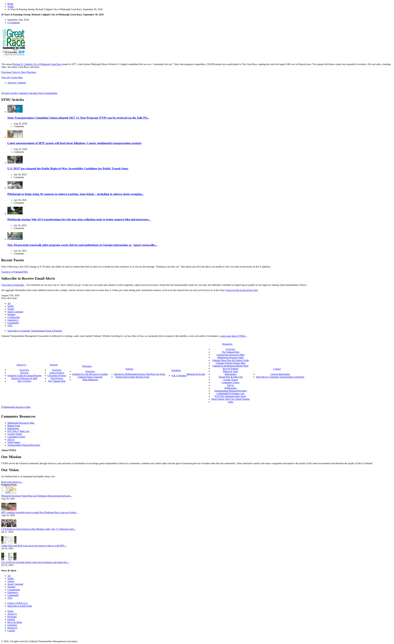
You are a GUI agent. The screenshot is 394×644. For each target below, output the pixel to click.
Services (24, 372)
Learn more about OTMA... (233, 336)
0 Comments (13, 22)
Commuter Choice (230, 382)
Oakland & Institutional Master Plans (230, 366)
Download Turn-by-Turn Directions (18, 72)
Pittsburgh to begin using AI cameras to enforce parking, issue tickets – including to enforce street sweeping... (75, 194)
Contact (11, 630)
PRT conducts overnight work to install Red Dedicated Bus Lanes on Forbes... (39, 512)
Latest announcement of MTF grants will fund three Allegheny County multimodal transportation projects (74, 143)
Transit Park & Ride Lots (230, 377)
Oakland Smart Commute (90, 377)
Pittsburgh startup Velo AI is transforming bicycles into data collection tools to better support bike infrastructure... (79, 219)
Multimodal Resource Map (230, 357)
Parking (11, 619)
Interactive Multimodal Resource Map (132, 374)
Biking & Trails (230, 371)
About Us (12, 614)
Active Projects (56, 372)
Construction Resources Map (230, 354)
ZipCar (230, 385)
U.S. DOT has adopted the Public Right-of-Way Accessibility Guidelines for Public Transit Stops (67, 168)
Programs (12, 616)
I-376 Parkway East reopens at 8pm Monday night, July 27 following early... (38, 529)
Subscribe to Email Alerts (19, 606)
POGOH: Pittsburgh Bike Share (230, 396)
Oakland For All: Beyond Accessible (90, 374)
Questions (12, 625)
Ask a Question (179, 375)
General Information (280, 374)
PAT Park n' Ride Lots (18, 431)
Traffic (10, 6)
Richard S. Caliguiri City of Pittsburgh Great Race (37, 64)
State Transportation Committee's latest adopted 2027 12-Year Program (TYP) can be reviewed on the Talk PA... (78, 117)
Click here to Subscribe (12, 285)
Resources (12, 627)
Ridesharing (230, 374)
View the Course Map (12, 77)
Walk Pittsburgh (90, 379)
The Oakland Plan (57, 381)
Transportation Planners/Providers (230, 390)
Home (10, 3)
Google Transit (230, 379)
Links (230, 402)
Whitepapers (230, 388)
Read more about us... (11, 482)
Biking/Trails (13, 425)
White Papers (13, 442)
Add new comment (16, 82)
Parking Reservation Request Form (132, 377)
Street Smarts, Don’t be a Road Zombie (230, 399)
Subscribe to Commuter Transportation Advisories (280, 377)
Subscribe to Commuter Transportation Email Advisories (34, 330)
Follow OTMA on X (17, 603)
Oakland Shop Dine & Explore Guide (230, 360)
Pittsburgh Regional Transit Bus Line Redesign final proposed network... (36, 495)
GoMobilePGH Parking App (231, 393)
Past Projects (57, 378)
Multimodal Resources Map (20, 423)
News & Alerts (14, 622)
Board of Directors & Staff (24, 378)
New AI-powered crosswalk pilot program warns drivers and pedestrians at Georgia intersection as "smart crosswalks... (82, 245)
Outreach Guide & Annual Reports (24, 375)
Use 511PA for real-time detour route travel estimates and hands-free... (35, 562)
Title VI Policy (24, 381)
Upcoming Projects (56, 375)
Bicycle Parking (230, 368)
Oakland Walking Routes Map (230, 363)
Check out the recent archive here (241, 290)
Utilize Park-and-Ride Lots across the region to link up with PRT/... (34, 545)
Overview (24, 370)
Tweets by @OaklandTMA (14, 272)
